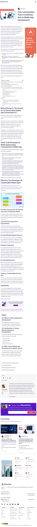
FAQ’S (2, 98)
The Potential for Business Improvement (10, 91)
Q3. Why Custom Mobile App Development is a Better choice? (12, 104)
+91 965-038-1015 (31, 493)
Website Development (13, 515)
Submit (31, 412)
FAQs (2, 515)
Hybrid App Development (13, 513)
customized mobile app (6, 365)
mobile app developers (5, 227)
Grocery (28, 517)
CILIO (19, 510)
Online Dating (29, 518)
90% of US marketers (9, 56)
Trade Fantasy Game (21, 513)
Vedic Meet (20, 512)
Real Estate (28, 513)
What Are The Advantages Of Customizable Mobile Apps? (11, 87)
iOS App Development (13, 512)
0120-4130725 (32, 499)
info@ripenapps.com (6, 501)
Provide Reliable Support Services (8, 92)
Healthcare (28, 510)
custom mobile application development (13, 130)
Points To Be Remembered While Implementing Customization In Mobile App (9, 85)
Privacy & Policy (3, 517)
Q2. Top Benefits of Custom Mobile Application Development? (11, 102)
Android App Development (14, 510)
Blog (2, 512)
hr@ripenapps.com (5, 499)
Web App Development (13, 518)
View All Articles (12, 396)
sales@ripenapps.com (19, 310)
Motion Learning (20, 515)
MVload (19, 517)
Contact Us (29, 47)
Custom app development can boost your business (10, 185)
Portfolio (2, 510)
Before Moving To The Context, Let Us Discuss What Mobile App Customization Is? (12, 82)
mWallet (28, 515)
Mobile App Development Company (8, 367)
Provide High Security (6, 94)
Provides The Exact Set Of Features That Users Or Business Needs (13, 89)
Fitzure (19, 518)
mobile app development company (8, 237)
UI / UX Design (12, 517)
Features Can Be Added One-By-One (9, 96)
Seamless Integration (6, 93)
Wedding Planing (29, 512)
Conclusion (3, 97)
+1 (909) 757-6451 (31, 495)
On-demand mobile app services (10, 66)
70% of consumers (9, 53)
